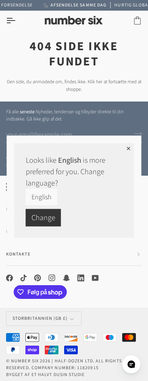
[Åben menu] (17, 21)
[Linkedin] (80, 278)
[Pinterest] (37, 278)
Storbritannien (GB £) (40, 318)
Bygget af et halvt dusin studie (45, 374)
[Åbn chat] (131, 364)
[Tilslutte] (135, 134)
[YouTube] (95, 278)
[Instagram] (52, 278)
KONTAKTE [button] (18, 254)
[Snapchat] (66, 278)
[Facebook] (9, 278)
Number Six (25, 361)
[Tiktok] (23, 278)
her (99, 81)
